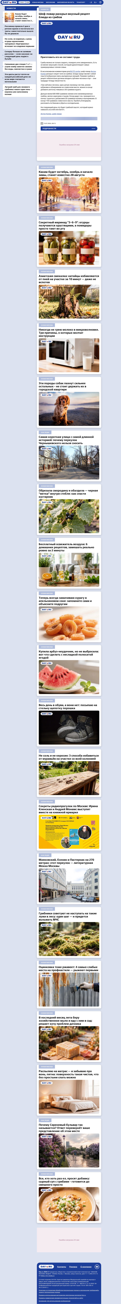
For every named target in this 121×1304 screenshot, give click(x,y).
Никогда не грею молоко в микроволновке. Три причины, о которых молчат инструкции (69, 355)
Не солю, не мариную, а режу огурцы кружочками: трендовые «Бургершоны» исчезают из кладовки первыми (19, 42)
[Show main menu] (101, 2)
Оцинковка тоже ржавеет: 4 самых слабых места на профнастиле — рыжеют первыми (69, 990)
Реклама (73, 1266)
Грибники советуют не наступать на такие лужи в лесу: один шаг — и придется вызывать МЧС (69, 939)
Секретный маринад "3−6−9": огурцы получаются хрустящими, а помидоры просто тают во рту (69, 248)
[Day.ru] (9, 2)
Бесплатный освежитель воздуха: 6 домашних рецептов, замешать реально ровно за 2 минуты (69, 570)
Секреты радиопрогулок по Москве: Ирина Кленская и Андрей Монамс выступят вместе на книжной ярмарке (69, 832)
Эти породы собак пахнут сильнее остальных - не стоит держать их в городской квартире (69, 409)
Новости (11, 8)
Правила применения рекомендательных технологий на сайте (61, 1298)
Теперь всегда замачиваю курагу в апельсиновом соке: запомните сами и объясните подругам (69, 623)
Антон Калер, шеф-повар (51, 114)
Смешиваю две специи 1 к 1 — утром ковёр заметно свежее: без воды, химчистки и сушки (18, 66)
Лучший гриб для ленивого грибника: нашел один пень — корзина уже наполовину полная (18, 90)
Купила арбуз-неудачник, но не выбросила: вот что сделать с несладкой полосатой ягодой (69, 677)
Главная (46, 1266)
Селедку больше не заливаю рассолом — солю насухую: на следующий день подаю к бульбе (18, 55)
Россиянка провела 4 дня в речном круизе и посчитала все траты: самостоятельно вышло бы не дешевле (19, 30)
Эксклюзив (50, 2)
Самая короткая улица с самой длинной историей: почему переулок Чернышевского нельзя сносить (69, 463)
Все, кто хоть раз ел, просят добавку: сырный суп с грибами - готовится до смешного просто (69, 1204)
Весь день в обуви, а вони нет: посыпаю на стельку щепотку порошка (69, 728)
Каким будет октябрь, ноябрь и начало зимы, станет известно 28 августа (69, 194)
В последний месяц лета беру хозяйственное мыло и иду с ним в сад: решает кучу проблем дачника (69, 1043)
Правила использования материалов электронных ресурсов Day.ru (62, 1295)
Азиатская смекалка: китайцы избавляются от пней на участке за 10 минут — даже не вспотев (69, 302)
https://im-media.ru (47, 1276)
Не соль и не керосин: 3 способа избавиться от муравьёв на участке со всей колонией (69, 778)
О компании (86, 1266)
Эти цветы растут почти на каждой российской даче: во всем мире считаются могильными (18, 78)
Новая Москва (37, 2)
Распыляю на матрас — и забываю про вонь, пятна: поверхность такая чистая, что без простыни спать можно (69, 1097)
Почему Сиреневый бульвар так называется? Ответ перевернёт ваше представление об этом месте (69, 1150)
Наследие (45, 432)
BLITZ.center (75, 71)
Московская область (65, 2)
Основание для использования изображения (54, 1301)
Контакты (61, 1266)
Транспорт (81, 2)
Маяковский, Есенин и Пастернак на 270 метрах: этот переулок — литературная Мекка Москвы (69, 885)
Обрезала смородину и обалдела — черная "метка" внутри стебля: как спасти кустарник (69, 516)
